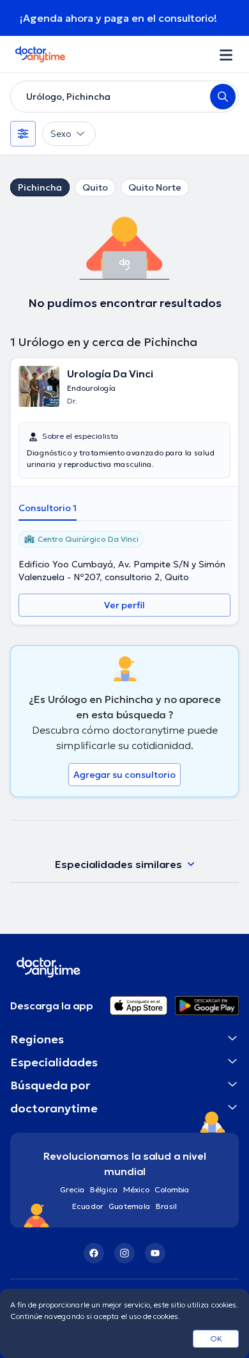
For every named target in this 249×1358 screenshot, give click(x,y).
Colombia (172, 1189)
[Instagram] (124, 1253)
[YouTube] (155, 1253)
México (136, 1189)
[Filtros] (23, 133)
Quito (95, 187)
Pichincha (40, 187)
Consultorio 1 (48, 508)
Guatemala (130, 1206)
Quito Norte (154, 187)
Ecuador (87, 1206)
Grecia (72, 1189)
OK (216, 1338)
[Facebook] (94, 1253)
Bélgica (104, 1189)
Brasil (166, 1206)
